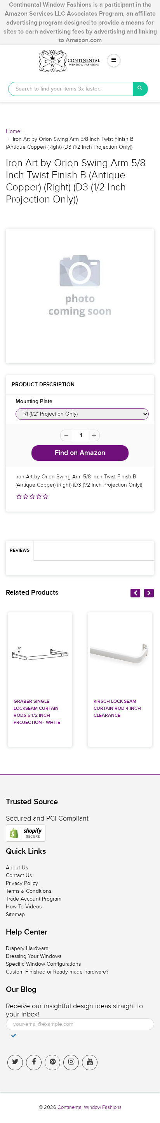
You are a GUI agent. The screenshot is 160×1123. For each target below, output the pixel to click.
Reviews (20, 550)
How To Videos (24, 906)
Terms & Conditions (28, 891)
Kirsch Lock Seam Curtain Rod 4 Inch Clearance (117, 708)
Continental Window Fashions (89, 1107)
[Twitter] (15, 1062)
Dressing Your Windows (33, 956)
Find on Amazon (80, 453)
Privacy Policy (22, 883)
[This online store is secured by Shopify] (25, 833)
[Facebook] (34, 1062)
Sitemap (15, 914)
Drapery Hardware (27, 948)
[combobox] (70, 89)
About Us (17, 867)
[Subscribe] (13, 1035)
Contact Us (19, 875)
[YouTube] (89, 1062)
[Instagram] (71, 1062)
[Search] (140, 89)
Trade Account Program (33, 899)
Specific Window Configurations (43, 964)
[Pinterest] (52, 1062)
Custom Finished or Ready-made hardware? (57, 971)
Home (13, 131)
